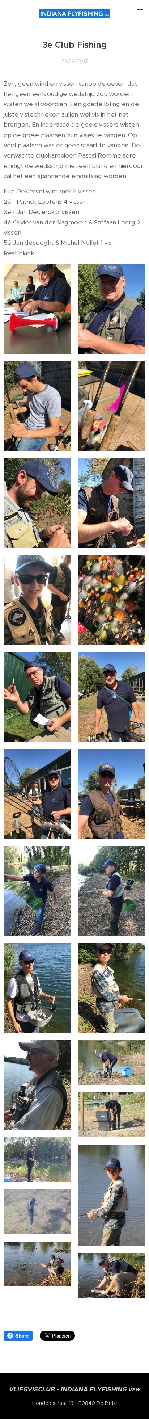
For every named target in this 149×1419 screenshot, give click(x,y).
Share (22, 1336)
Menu (140, 9)
